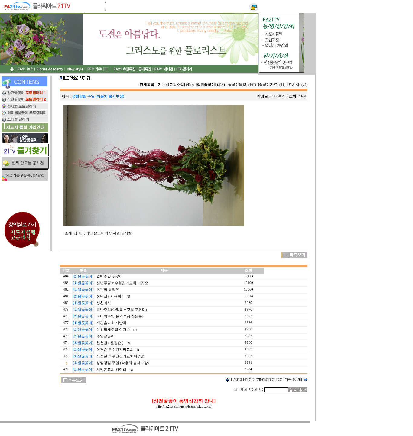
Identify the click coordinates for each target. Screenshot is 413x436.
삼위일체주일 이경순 (113, 329)
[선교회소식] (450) (179, 85)
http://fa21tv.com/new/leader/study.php (183, 406)
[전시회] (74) (297, 85)
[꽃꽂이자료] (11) (271, 85)
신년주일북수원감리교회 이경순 (122, 283)
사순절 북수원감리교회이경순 (120, 356)
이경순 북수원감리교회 (115, 349)
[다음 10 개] (292, 379)
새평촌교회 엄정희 (111, 369)
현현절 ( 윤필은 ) (109, 343)
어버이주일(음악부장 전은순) (119, 316)
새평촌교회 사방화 (111, 323)
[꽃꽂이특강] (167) (241, 85)
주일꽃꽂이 (105, 336)
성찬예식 (103, 303)
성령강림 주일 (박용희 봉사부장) (122, 363)
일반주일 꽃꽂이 (109, 276)
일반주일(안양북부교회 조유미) (121, 309)
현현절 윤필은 (107, 290)
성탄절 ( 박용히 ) (109, 296)
